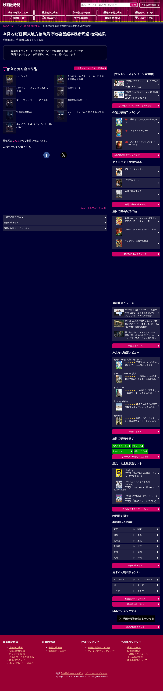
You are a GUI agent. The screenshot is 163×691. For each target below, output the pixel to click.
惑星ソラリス (74, 88)
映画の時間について (135, 627)
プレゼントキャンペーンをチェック (135, 105)
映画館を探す (19, 18)
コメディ (118, 591)
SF (115, 585)
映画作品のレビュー (19, 660)
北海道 (117, 541)
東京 (116, 529)
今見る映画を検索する (29, 26)
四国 (140, 552)
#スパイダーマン (121, 446)
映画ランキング (145, 12)
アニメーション (145, 579)
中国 (116, 552)
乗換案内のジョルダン (72, 673)
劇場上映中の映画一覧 (135, 204)
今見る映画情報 (135, 657)
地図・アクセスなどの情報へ (90, 68)
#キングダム (140, 451)
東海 (140, 535)
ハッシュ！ (22, 76)
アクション (119, 579)
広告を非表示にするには (93, 207)
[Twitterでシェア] (63, 155)
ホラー (141, 591)
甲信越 (117, 546)
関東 (140, 529)
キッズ (141, 585)
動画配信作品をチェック (135, 254)
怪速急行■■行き (24, 112)
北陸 (140, 546)
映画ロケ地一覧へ (135, 604)
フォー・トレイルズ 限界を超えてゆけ (85, 113)
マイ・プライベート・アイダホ (32, 100)
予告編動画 (82, 18)
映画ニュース (51, 18)
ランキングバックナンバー (101, 650)
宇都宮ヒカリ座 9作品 (20, 69)
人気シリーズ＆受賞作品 (21, 657)
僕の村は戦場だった (77, 100)
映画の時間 (8, 26)
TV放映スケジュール (137, 654)
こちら (16, 140)
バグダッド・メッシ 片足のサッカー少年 (34, 89)
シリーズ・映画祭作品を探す (135, 456)
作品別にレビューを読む (21, 663)
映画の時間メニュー (18, 12)
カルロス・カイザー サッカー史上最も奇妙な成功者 (85, 77)
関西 (116, 535)
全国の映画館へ (135, 565)
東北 (140, 541)
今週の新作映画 (82, 12)
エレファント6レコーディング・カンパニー (34, 125)
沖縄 (140, 558)
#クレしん (137, 446)
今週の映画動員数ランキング (126, 155)
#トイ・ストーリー (122, 451)
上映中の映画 (51, 12)
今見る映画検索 (149, 5)
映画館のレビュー (57, 650)
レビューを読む (145, 18)
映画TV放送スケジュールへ (135, 509)
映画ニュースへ (135, 346)
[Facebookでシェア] (46, 155)
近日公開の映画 (114, 12)
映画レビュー (135, 431)
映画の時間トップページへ (16, 228)
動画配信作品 (113, 18)
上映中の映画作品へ (13, 217)
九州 (116, 558)
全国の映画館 (55, 647)
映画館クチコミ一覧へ (135, 599)
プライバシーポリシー (96, 673)
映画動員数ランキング (99, 647)
